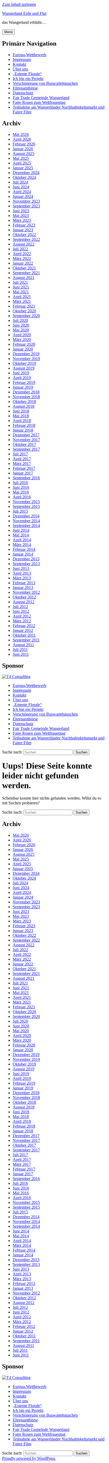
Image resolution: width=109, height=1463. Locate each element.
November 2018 (26, 396)
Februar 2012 (24, 625)
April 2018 (22, 420)
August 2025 (23, 153)
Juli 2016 (20, 482)
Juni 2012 (21, 611)
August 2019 (23, 368)
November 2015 (26, 501)
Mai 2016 (21, 492)
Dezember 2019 (26, 354)
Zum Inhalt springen (19, 4)
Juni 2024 (21, 187)
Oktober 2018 (24, 401)
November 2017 (26, 439)
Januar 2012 (23, 630)
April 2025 (22, 163)
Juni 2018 (21, 411)
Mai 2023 (21, 215)
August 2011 (23, 644)
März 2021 (22, 301)
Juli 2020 (20, 320)
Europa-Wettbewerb (29, 54)
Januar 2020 (23, 349)
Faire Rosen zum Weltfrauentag (39, 102)
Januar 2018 (23, 430)
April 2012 (22, 616)
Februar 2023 (24, 225)
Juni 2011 (21, 654)
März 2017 (22, 463)
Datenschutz (23, 93)
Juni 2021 (21, 287)
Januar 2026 (23, 149)
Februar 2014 (24, 549)
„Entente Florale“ (27, 74)
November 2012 (26, 592)
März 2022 (22, 258)
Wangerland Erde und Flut (24, 13)
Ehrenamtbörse (25, 88)
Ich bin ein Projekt (28, 78)
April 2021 (22, 296)
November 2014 (26, 520)
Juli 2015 (20, 511)
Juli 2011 (20, 649)
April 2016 (22, 497)
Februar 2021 (24, 306)
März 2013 (22, 578)
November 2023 (26, 201)
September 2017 (26, 449)
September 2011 (26, 640)
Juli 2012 (20, 606)
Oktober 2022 (24, 234)
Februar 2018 (24, 425)
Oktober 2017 (24, 444)
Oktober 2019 (24, 363)
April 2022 (22, 253)
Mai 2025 (21, 158)
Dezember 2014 (26, 516)
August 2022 (23, 244)
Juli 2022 (20, 249)
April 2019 (22, 377)
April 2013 (22, 573)
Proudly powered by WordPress (28, 1458)
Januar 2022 (23, 263)
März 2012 (22, 621)
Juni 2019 (21, 373)
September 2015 (26, 506)
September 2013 (26, 563)
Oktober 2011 (24, 635)
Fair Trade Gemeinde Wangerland (41, 97)
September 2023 (26, 206)
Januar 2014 (23, 554)
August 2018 (23, 406)
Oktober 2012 (24, 597)
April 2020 (22, 334)
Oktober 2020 (24, 311)
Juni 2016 (21, 487)
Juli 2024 (20, 182)
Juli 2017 (20, 454)
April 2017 (22, 458)
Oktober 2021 (24, 268)
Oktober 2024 (24, 177)
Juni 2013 (21, 568)
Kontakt (19, 64)
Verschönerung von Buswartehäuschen (45, 83)
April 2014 (22, 540)
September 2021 (26, 273)
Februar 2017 (24, 468)
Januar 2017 (23, 473)
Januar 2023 (23, 230)
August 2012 (23, 602)
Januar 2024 (23, 196)
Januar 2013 (23, 587)
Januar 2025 (23, 168)
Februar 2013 (24, 582)
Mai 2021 (21, 292)
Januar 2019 (23, 387)
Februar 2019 (24, 382)
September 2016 (26, 478)
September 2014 (26, 525)
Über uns (20, 69)
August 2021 (23, 277)
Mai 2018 (21, 416)
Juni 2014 (21, 530)
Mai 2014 (21, 535)
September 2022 (26, 239)
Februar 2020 (24, 344)
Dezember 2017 (26, 435)
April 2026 (22, 139)
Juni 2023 (21, 211)
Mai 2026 (21, 134)
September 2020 (26, 315)
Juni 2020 (21, 325)
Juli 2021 (20, 282)
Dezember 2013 (26, 559)
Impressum (22, 59)
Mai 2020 (21, 330)
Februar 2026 (24, 144)
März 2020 (22, 339)
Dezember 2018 (26, 392)
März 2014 (22, 544)
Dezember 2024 (26, 172)
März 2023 (22, 220)
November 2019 (26, 358)
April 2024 (22, 191)
